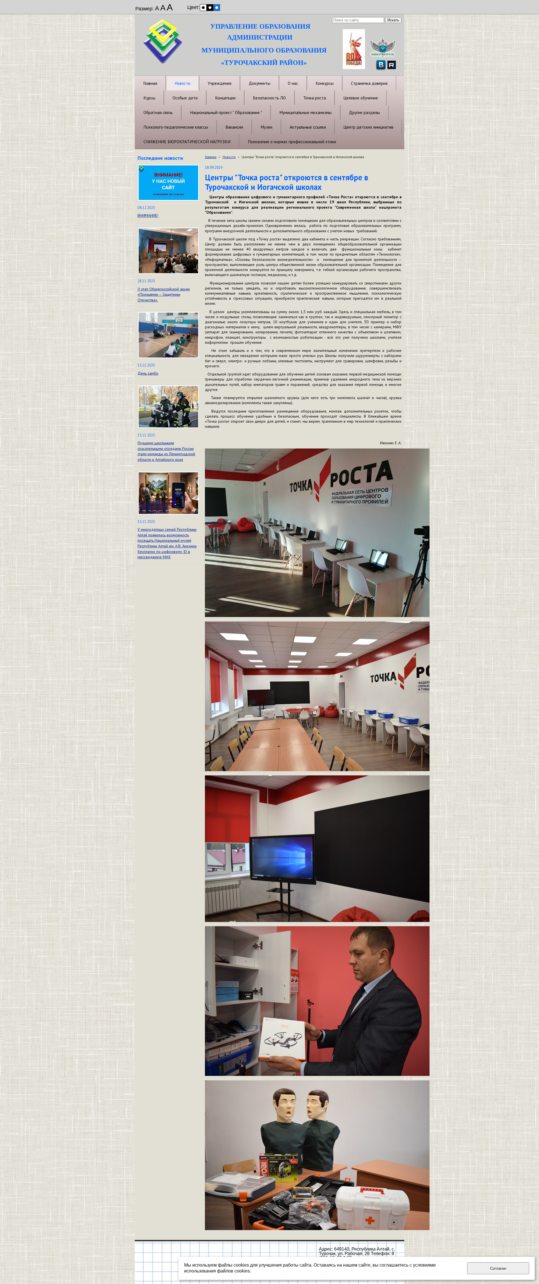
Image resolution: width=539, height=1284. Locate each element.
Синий (216, 7)
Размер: (144, 9)
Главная (210, 157)
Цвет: (193, 7)
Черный (210, 7)
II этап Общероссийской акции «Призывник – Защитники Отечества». (164, 294)
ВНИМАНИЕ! (148, 215)
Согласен (498, 1268)
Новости (229, 157)
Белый (203, 7)
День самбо (148, 373)
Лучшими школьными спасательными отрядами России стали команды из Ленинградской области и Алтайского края (166, 451)
